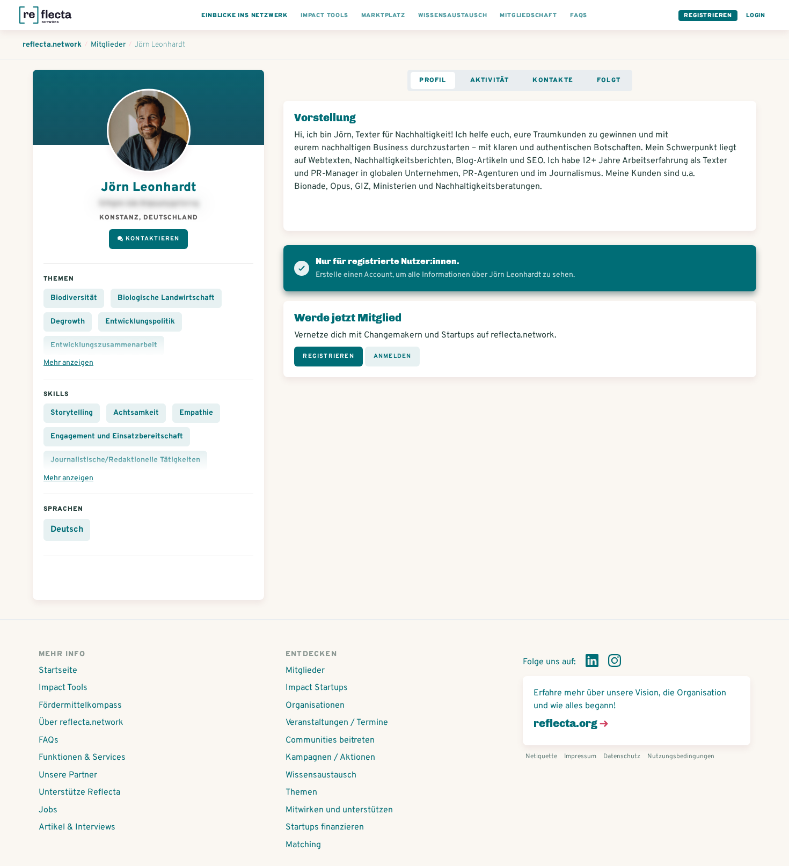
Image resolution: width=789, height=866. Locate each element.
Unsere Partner (68, 775)
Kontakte (552, 80)
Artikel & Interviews (77, 827)
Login (755, 15)
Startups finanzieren (325, 827)
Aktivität (489, 80)
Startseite (58, 670)
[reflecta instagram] (614, 662)
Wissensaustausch (321, 775)
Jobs (48, 810)
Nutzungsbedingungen (680, 756)
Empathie (196, 412)
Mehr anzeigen (68, 363)
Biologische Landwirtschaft (166, 298)
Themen (301, 792)
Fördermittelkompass (80, 705)
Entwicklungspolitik (140, 321)
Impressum (580, 756)
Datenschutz (621, 756)
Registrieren (708, 15)
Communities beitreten (330, 740)
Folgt (608, 80)
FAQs (49, 740)
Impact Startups (317, 687)
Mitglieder (305, 670)
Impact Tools (63, 687)
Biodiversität (73, 298)
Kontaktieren (152, 239)
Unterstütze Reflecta (79, 792)
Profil (432, 80)
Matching (303, 845)
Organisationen (315, 705)
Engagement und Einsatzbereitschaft (116, 436)
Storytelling (71, 412)
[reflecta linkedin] (592, 662)
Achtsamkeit (136, 412)
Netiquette (541, 756)
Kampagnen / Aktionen (330, 757)
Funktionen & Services (82, 757)
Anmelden (393, 356)
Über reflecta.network (81, 722)
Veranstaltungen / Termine (337, 722)
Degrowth (67, 321)
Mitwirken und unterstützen (339, 810)
